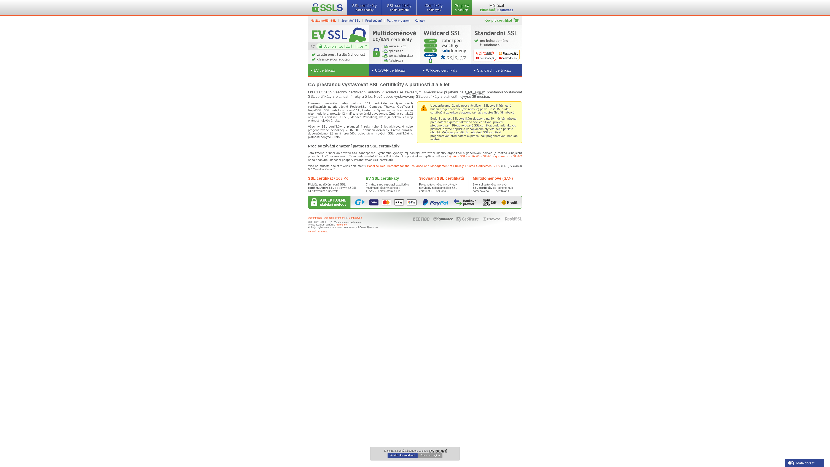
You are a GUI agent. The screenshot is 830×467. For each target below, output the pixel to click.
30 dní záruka (354, 217)
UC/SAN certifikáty (390, 70)
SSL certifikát (328, 178)
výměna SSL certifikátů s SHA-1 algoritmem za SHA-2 (485, 156)
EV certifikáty (325, 70)
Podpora (462, 7)
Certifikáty (434, 7)
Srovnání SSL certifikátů (441, 178)
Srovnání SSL (350, 20)
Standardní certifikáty (494, 70)
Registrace (505, 9)
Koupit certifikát (498, 20)
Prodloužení (373, 20)
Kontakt (420, 20)
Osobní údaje (315, 217)
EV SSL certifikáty (382, 178)
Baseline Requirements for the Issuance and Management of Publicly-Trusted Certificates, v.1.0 (433, 166)
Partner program (398, 20)
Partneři (312, 231)
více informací (438, 450)
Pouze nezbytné (430, 455)
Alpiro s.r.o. (341, 224)
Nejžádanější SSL (323, 20)
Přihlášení (487, 9)
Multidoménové (493, 178)
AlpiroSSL (323, 231)
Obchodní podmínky (334, 217)
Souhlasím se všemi (402, 455)
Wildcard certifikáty (441, 70)
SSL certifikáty (364, 7)
